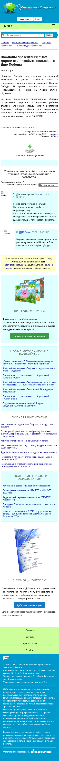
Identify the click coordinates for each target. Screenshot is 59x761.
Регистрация (25, 19)
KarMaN (38, 194)
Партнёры (29, 637)
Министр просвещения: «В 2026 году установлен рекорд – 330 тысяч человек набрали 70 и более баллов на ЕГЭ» (27, 513)
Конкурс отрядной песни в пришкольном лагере (24, 441)
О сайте (29, 650)
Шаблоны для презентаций (30, 45)
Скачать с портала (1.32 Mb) (29, 155)
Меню (8, 26)
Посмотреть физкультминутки (29, 336)
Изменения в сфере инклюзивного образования (26, 486)
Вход (37, 19)
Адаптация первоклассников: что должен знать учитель (29, 452)
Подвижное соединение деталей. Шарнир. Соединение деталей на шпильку (24, 404)
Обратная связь (29, 643)
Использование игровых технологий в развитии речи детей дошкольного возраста (27, 465)
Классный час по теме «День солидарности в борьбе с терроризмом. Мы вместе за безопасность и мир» (29, 383)
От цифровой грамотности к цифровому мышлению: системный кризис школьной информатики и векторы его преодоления (29, 433)
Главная (5, 42)
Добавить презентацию (29, 605)
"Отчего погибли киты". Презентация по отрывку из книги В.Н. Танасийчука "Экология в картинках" (28, 362)
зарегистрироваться (13, 265)
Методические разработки (25, 42)
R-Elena (54, 136)
